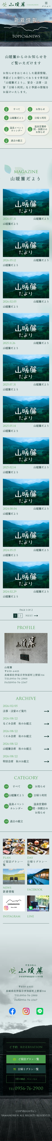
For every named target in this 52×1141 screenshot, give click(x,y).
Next (29, 615)
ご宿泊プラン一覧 (28, 1059)
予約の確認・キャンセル (26, 1078)
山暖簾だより (17, 118)
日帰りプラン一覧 (28, 1069)
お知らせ (40, 109)
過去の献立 (16, 140)
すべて (16, 109)
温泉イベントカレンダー (17, 129)
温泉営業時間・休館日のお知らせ (40, 129)
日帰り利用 (40, 118)
